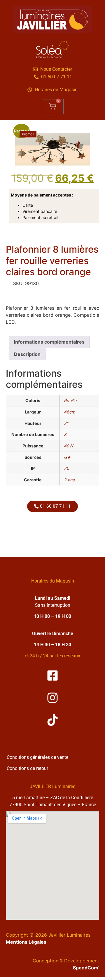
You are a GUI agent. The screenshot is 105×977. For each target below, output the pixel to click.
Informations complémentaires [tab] (49, 342)
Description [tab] (27, 354)
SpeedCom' (86, 968)
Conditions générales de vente (37, 757)
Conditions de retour (27, 768)
